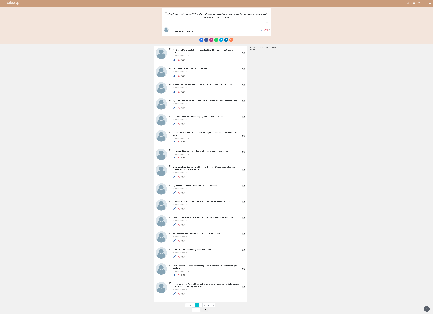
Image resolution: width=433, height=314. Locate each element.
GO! (204, 310)
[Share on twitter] (221, 40)
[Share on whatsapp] (216, 40)
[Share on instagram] (211, 40)
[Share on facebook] (206, 40)
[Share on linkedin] (226, 40)
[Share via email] (231, 40)
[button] (408, 3)
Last (209, 305)
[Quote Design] (201, 40)
